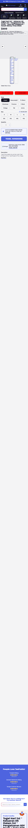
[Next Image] (25, 46)
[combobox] (12, 9)
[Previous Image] (2, 46)
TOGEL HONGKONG (14, 139)
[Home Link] (10, 5)
